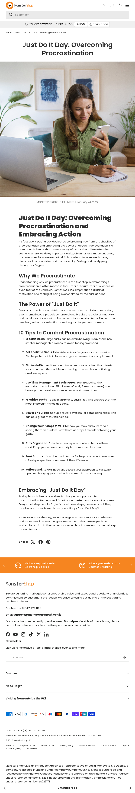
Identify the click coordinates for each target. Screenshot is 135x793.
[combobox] (67, 15)
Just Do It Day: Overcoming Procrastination (44, 33)
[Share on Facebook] (40, 542)
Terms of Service (87, 745)
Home (8, 33)
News (17, 33)
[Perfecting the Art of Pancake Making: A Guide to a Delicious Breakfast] (130, 788)
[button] (119, 5)
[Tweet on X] (33, 542)
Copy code (100, 24)
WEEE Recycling (13, 748)
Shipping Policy (27, 745)
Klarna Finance (108, 745)
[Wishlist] (112, 5)
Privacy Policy (66, 745)
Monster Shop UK (22, 740)
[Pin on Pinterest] (48, 542)
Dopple (125, 745)
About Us (10, 745)
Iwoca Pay (32, 748)
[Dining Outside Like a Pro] (5, 788)
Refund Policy (47, 745)
